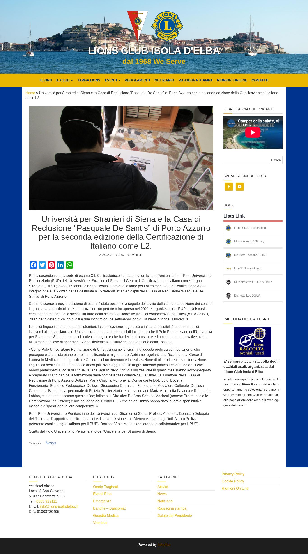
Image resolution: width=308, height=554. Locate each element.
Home (30, 93)
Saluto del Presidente (174, 515)
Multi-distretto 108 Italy (249, 241)
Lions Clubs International (250, 228)
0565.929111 (46, 501)
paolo (136, 255)
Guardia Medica (106, 515)
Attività (162, 487)
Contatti (260, 80)
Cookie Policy (233, 481)
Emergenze (102, 501)
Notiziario (164, 80)
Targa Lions (88, 80)
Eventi (111, 80)
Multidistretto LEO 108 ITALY (253, 282)
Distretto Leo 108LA (247, 295)
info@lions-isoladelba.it (59, 506)
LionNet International (247, 268)
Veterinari (100, 523)
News (50, 442)
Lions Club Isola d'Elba (154, 50)
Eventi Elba (102, 494)
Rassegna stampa (196, 80)
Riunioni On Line (232, 80)
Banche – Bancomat (109, 508)
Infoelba (164, 545)
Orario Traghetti (105, 487)
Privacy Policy (233, 474)
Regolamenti (137, 80)
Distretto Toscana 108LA (250, 255)
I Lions (46, 80)
